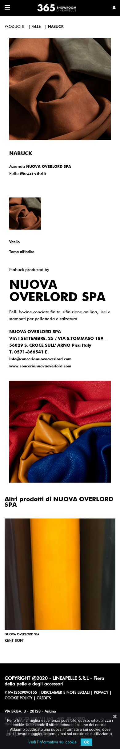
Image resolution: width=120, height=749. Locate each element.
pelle (36, 27)
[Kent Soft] (60, 574)
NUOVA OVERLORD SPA (48, 167)
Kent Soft (14, 641)
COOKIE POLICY (18, 698)
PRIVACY (101, 693)
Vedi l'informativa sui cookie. (53, 742)
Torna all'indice (21, 252)
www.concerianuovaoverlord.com (40, 366)
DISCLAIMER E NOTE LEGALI (65, 693)
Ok (86, 742)
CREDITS (44, 698)
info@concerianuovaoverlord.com (40, 359)
